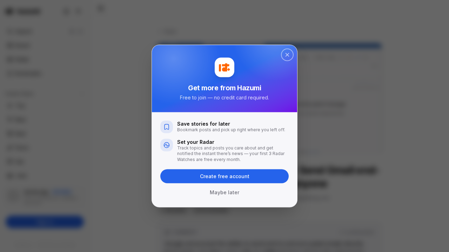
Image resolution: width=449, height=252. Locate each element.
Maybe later (224, 192)
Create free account (224, 176)
